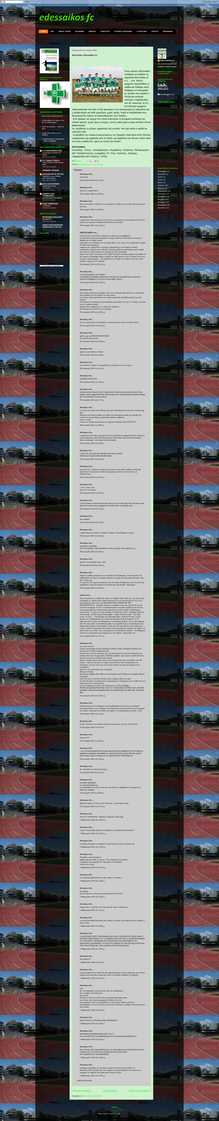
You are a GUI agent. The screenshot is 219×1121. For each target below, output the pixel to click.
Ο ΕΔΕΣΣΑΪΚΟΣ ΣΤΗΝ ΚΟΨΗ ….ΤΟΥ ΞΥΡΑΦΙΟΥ (53, 140)
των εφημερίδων (56, 265)
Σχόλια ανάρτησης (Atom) (91, 1096)
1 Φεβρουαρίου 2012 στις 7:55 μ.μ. (92, 949)
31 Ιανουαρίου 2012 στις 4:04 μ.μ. (92, 759)
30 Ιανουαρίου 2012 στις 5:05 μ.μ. (92, 493)
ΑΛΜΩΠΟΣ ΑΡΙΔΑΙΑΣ (50, 170)
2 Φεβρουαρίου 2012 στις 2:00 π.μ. (92, 1076)
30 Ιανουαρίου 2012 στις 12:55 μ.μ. (92, 341)
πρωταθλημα (98, 164)
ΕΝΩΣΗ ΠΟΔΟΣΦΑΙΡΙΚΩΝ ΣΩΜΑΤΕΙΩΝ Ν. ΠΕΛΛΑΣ (52, 226)
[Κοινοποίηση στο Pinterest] (98, 161)
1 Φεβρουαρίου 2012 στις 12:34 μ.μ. (93, 847)
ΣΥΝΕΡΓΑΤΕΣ (105, 31)
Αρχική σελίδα (110, 1091)
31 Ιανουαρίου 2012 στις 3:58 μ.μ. (92, 741)
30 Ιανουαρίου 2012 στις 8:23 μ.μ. (92, 552)
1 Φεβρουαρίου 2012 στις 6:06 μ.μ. (92, 926)
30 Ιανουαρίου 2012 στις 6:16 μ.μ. (92, 509)
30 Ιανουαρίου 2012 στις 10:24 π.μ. (93, 264)
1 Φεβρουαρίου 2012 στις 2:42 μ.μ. (92, 897)
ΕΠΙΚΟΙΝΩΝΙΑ (168, 31)
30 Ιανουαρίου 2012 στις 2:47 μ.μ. (92, 400)
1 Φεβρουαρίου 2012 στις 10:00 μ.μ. (93, 1057)
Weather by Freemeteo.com (165, 213)
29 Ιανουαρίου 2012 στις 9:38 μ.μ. (92, 210)
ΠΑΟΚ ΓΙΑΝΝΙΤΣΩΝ (50, 204)
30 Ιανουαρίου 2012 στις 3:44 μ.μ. (92, 477)
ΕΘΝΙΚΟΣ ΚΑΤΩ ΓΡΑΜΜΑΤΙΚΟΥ (48, 195)
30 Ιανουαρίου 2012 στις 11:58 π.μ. (92, 312)
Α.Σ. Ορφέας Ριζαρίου (51, 160)
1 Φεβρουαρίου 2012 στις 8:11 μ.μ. (92, 962)
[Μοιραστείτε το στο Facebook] (95, 161)
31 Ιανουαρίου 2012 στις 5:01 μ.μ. (92, 772)
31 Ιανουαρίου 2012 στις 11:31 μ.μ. (92, 806)
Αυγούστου (162, 174)
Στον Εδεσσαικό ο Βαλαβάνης (52, 198)
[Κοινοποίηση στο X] (93, 161)
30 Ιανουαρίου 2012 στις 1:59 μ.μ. (92, 382)
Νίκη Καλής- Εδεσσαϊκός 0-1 (52, 116)
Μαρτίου (161, 188)
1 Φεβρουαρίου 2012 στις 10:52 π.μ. (93, 820)
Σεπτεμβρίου (162, 171)
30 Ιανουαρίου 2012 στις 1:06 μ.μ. (92, 355)
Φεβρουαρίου (162, 191)
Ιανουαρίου (162, 194)
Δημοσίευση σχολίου (84, 1080)
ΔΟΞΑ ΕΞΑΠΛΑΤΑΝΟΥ (51, 184)
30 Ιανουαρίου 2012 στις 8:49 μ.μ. (92, 565)
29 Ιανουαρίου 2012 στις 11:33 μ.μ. (92, 225)
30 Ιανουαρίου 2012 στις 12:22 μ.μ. (92, 326)
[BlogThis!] (90, 161)
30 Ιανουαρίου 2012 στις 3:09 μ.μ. (92, 425)
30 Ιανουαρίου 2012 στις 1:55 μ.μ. (92, 368)
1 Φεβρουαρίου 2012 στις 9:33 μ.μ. (92, 1010)
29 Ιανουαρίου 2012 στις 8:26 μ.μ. (92, 194)
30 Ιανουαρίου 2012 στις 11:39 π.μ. (92, 282)
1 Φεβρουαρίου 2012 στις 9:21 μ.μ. (92, 978)
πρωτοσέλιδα (47, 265)
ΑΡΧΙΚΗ (43, 31)
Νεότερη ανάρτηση (81, 1091)
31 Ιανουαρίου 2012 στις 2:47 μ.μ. (92, 727)
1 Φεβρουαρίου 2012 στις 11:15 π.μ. (93, 833)
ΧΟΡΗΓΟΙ (154, 31)
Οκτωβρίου (162, 202)
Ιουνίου (160, 180)
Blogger (117, 1114)
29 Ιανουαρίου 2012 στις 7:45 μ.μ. (92, 180)
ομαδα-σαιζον (87, 164)
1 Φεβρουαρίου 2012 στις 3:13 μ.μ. (92, 910)
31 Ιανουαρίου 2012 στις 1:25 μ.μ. (92, 714)
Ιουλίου (160, 177)
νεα (80, 164)
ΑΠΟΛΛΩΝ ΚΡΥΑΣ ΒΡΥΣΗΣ (53, 174)
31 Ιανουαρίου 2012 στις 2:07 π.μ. (92, 636)
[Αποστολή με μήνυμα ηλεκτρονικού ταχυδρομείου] (88, 161)
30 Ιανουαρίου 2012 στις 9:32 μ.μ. (92, 588)
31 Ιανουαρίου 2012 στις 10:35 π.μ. (93, 696)
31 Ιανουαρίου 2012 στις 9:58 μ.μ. (92, 793)
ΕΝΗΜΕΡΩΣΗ (47, 219)
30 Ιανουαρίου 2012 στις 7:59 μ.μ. (92, 522)
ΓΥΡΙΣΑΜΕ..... (47, 206)
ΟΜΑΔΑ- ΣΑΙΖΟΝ (64, 31)
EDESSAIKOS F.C (167, 61)
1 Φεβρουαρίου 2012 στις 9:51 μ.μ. (92, 1039)
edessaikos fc (66, 18)
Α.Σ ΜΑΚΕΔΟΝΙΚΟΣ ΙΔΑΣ (52, 151)
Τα (43, 265)
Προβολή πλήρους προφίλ (167, 67)
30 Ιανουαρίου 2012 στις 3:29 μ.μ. (92, 443)
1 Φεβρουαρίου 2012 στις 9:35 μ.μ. (92, 1023)
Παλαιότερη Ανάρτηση (140, 1091)
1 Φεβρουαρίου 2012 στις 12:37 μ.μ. (93, 867)
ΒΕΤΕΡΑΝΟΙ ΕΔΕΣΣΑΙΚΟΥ (52, 217)
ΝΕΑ (52, 31)
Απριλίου (161, 185)
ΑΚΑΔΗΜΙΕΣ (79, 31)
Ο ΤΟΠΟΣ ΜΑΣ (142, 31)
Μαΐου (160, 182)
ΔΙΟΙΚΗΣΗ (92, 31)
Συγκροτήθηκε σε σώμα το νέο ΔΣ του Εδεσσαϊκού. (53, 121)
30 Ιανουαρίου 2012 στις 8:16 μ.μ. (92, 536)
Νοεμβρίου (161, 199)
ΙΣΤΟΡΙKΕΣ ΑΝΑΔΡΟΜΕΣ (123, 31)
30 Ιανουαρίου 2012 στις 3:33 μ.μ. (92, 459)
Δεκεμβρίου (162, 197)
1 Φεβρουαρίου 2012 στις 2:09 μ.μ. (92, 881)
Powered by (168, 162)
